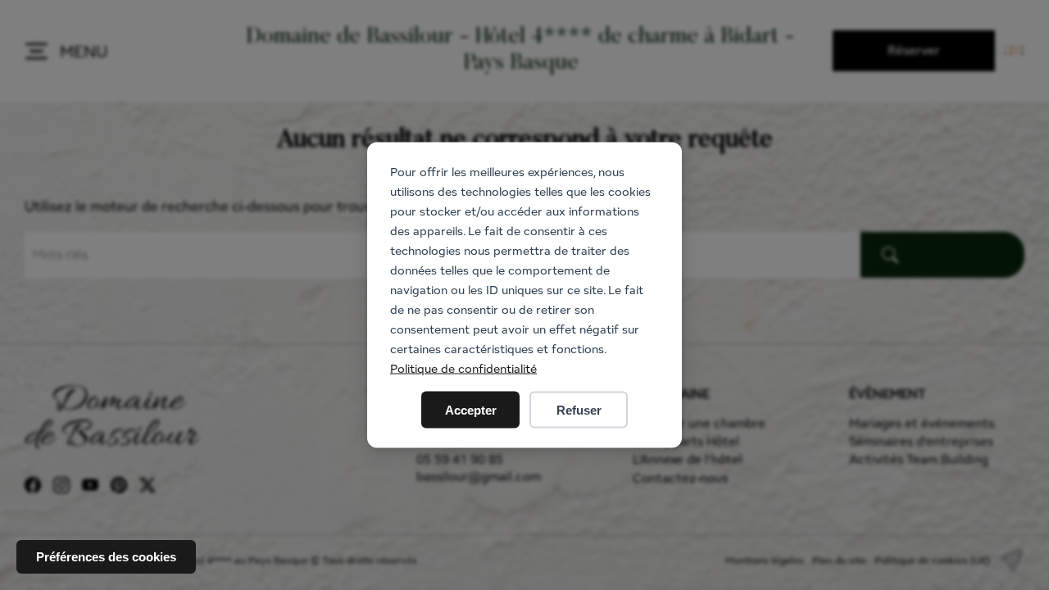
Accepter (471, 410)
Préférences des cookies (106, 557)
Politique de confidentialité (463, 368)
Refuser (579, 410)
